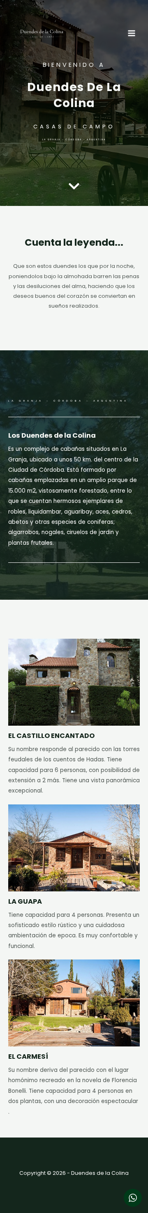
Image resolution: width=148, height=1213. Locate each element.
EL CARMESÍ (28, 1056)
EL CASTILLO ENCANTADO (51, 735)
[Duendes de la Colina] (41, 33)
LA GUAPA (25, 901)
